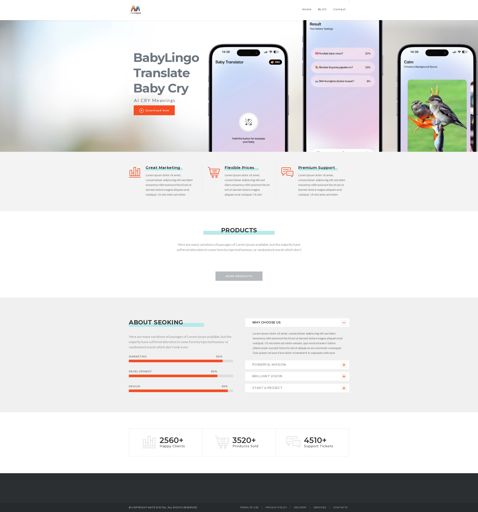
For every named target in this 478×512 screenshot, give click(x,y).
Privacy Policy (276, 507)
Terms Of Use (249, 507)
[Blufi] (135, 10)
